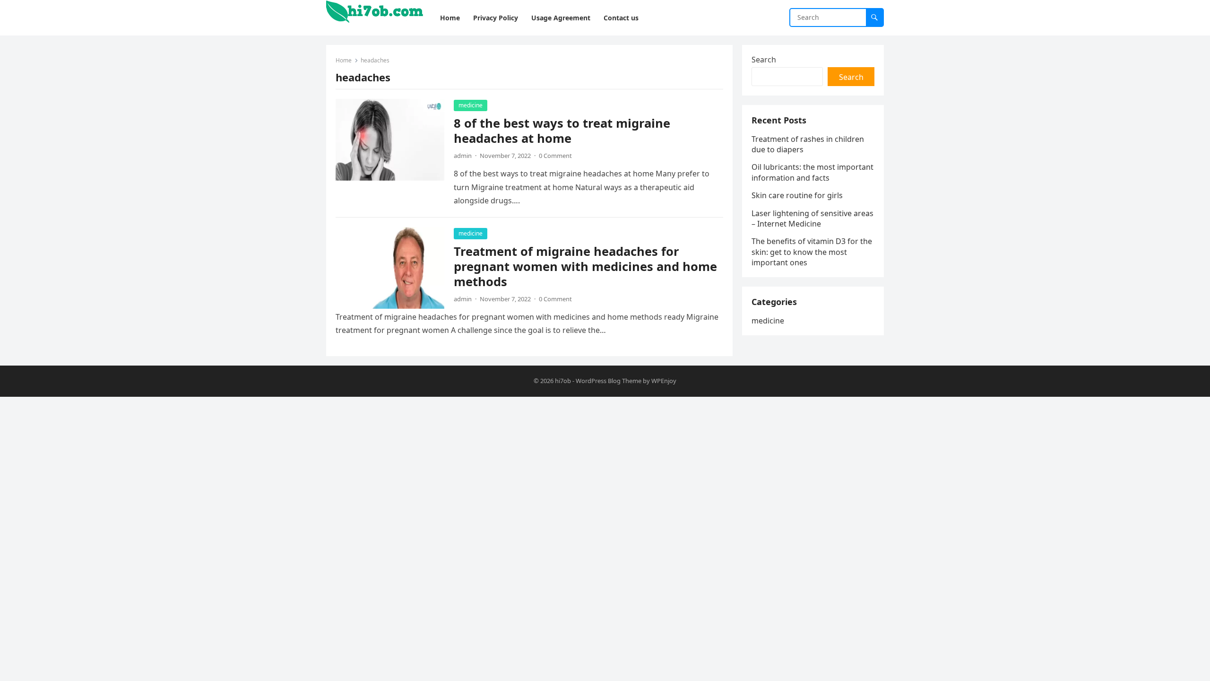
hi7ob (563, 380)
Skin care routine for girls (797, 195)
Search (764, 59)
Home (344, 60)
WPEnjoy (663, 380)
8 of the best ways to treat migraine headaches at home (562, 131)
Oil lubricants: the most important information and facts (812, 172)
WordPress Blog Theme (608, 380)
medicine (470, 105)
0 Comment (555, 155)
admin (463, 155)
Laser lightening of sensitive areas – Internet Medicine (812, 218)
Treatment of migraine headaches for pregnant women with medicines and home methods (585, 266)
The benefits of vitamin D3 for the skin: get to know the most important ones (812, 252)
